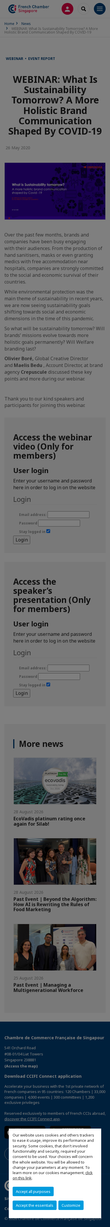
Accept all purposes (33, 1191)
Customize (71, 1205)
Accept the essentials (34, 1205)
